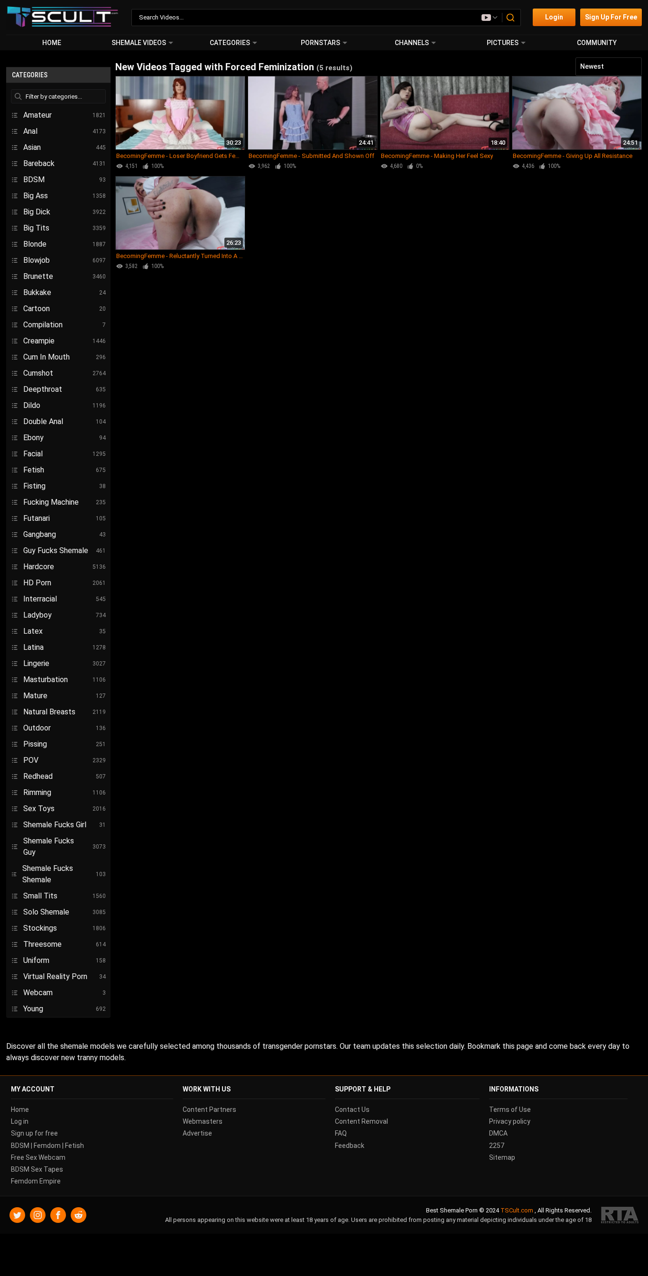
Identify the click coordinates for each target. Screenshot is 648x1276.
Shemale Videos (138, 42)
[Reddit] (78, 1215)
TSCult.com (516, 1210)
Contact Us (352, 1109)
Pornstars (320, 42)
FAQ (341, 1133)
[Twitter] (17, 1215)
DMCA (498, 1133)
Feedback (349, 1145)
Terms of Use (510, 1109)
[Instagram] (38, 1215)
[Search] (511, 17)
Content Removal (361, 1122)
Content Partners (209, 1109)
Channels (412, 42)
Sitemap (502, 1157)
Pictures (502, 42)
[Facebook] (58, 1215)
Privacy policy (509, 1122)
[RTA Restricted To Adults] (620, 1215)
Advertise (197, 1133)
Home (51, 42)
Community (597, 42)
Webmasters (202, 1122)
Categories (230, 42)
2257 (496, 1145)
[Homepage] (63, 17)
